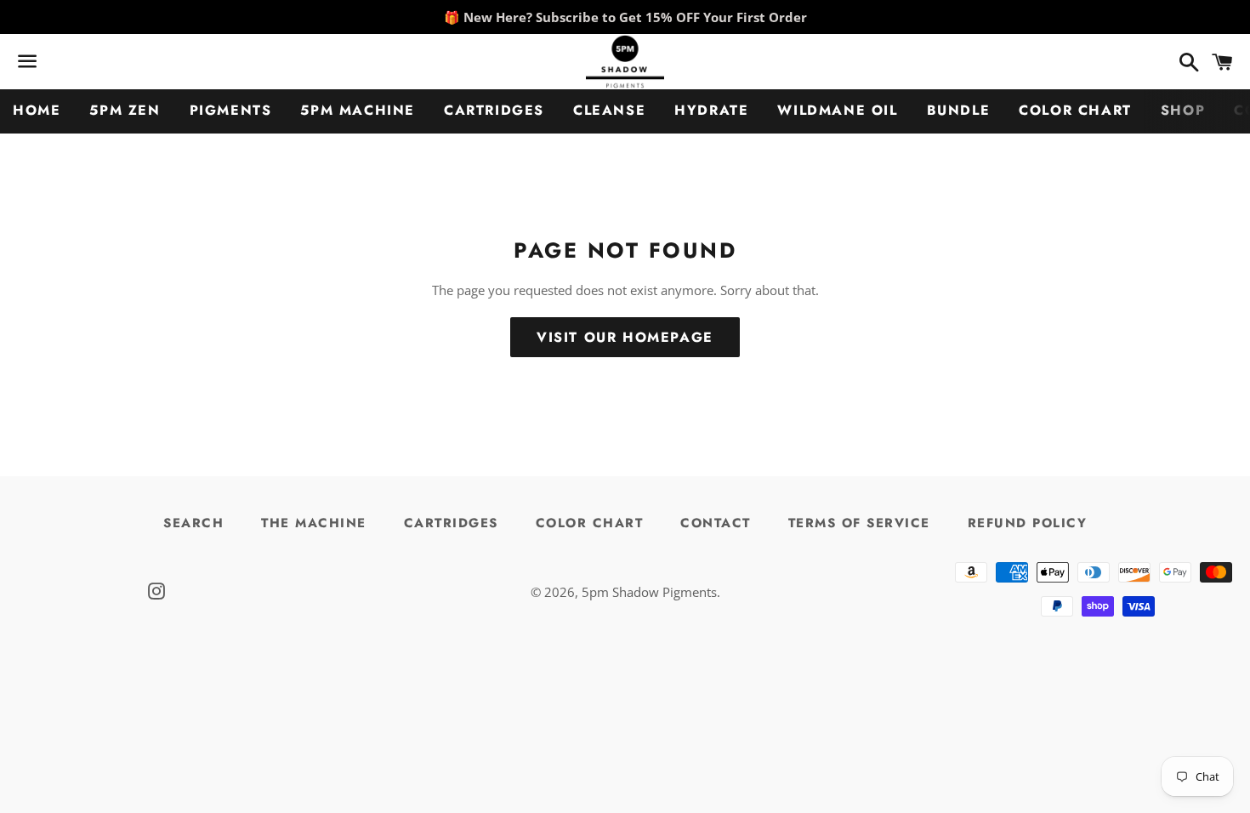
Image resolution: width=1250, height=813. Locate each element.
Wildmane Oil (837, 110)
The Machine (313, 523)
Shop (1183, 110)
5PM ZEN (124, 110)
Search (193, 523)
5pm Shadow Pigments (649, 591)
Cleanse (609, 110)
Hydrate (711, 110)
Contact (715, 523)
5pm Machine (357, 110)
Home (36, 110)
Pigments (231, 110)
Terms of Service (859, 523)
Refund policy (1028, 523)
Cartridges (494, 110)
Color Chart (1075, 110)
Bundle (959, 110)
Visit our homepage (625, 337)
